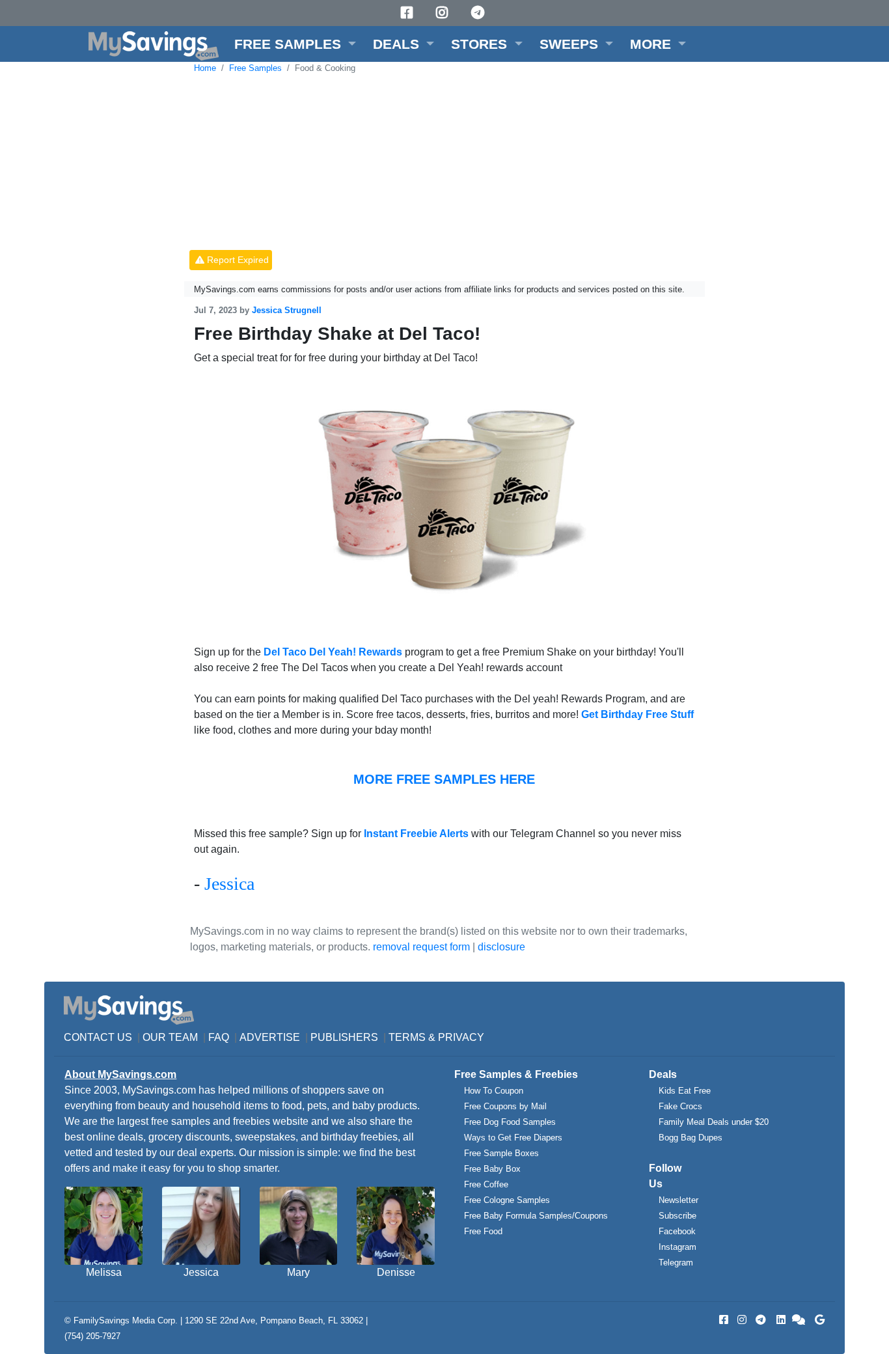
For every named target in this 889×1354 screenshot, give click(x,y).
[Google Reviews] (817, 1319)
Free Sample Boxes (501, 1153)
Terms (407, 1037)
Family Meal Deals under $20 (714, 1122)
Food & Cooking (325, 68)
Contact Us (98, 1037)
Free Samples (255, 68)
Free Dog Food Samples (510, 1122)
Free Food (483, 1231)
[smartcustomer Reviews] (799, 1319)
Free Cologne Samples (507, 1200)
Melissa (104, 1272)
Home (205, 68)
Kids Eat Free (685, 1091)
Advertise (269, 1037)
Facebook (677, 1231)
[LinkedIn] (779, 1319)
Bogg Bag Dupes (690, 1137)
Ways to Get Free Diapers (513, 1137)
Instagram (677, 1247)
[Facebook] (408, 13)
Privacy (461, 1037)
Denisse (396, 1272)
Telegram (676, 1262)
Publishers (344, 1037)
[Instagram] (444, 13)
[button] (295, 44)
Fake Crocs (680, 1106)
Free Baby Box (492, 1169)
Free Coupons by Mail (505, 1106)
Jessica (229, 884)
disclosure (501, 946)
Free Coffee (486, 1184)
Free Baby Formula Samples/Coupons (536, 1216)
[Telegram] (480, 13)
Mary (298, 1272)
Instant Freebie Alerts (416, 833)
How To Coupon (493, 1091)
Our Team (170, 1037)
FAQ (218, 1037)
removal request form (421, 946)
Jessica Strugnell (286, 310)
